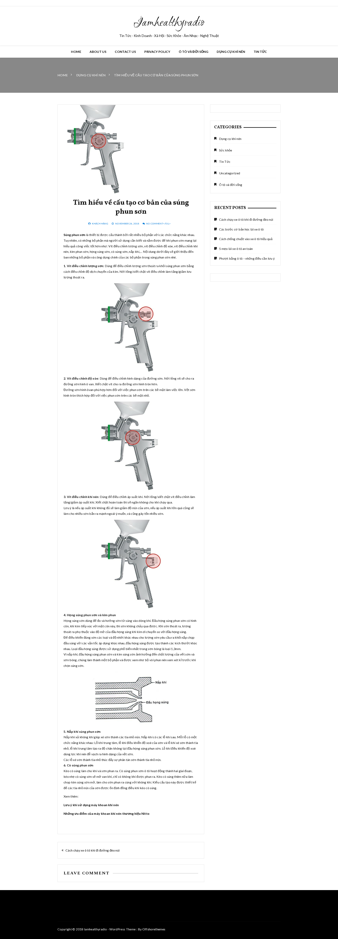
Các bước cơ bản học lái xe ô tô (241, 229)
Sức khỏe (225, 150)
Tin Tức (260, 51)
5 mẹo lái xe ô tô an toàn (236, 248)
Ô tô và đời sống (194, 51)
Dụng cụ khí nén (231, 51)
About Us (98, 51)
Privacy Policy (157, 51)
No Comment (154, 223)
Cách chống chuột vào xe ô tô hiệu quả (245, 239)
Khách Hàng (100, 223)
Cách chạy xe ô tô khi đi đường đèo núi (93, 850)
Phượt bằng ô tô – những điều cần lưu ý (247, 258)
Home (76, 51)
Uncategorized (229, 173)
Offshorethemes (153, 929)
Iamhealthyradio (169, 23)
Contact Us (125, 51)
